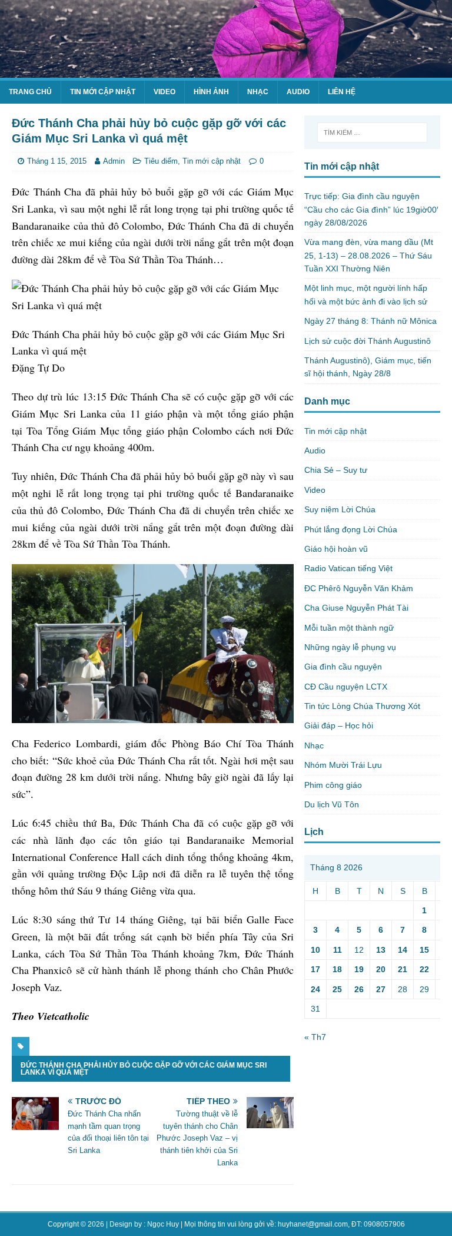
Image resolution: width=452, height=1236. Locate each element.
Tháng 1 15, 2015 (57, 161)
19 (359, 969)
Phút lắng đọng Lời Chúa (350, 529)
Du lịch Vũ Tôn (331, 804)
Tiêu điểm (161, 161)
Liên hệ (341, 92)
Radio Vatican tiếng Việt (348, 568)
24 (315, 989)
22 (424, 969)
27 (380, 989)
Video (164, 92)
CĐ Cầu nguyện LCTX (345, 686)
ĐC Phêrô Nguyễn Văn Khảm (358, 588)
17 (315, 969)
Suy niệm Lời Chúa (339, 509)
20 (380, 969)
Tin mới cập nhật (102, 92)
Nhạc (257, 92)
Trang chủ (30, 92)
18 (337, 969)
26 (359, 989)
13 (380, 950)
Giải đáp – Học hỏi (338, 725)
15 (424, 950)
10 (315, 950)
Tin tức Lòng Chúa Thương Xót (362, 706)
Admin (114, 161)
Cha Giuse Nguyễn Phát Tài (356, 607)
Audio (298, 92)
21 (402, 969)
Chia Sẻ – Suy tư (335, 470)
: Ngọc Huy (161, 1224)
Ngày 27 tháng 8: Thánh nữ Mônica (370, 321)
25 (337, 989)
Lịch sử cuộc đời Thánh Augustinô (367, 341)
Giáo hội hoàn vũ (336, 549)
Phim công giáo (333, 785)
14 (402, 950)
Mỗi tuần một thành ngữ (349, 627)
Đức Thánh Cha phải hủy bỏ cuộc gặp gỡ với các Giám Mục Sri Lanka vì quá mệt (144, 1068)
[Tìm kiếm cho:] (372, 132)
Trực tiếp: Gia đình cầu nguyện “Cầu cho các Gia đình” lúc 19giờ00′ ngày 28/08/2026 (371, 209)
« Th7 (315, 1037)
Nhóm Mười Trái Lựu (343, 765)
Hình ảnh (211, 92)
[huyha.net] (226, 71)
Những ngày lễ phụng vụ (350, 647)
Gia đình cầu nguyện (343, 666)
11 (337, 950)
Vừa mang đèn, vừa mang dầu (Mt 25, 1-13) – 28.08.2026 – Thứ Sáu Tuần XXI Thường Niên (368, 255)
